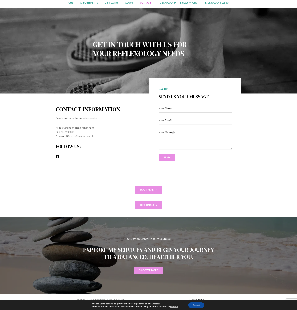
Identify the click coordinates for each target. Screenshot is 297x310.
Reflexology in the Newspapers (177, 3)
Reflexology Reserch (217, 3)
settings (174, 306)
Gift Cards (111, 3)
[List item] (57, 156)
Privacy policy (197, 299)
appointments (89, 3)
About (129, 3)
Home (70, 3)
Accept (196, 305)
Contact (145, 3)
